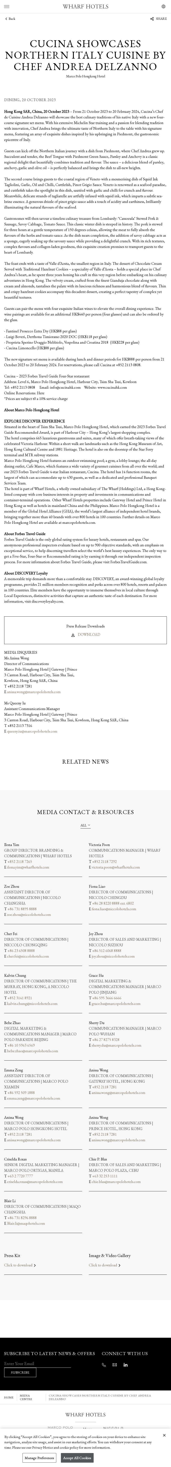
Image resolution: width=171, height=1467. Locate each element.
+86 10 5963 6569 (21, 1045)
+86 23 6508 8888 (21, 950)
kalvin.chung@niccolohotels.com (32, 1003)
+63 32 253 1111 (105, 1176)
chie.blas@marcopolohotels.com (116, 1181)
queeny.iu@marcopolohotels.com (32, 731)
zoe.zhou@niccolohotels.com (29, 914)
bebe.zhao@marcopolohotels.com (32, 1050)
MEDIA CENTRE (26, 1397)
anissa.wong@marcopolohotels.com (34, 691)
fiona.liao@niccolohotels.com (114, 908)
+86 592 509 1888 (21, 1092)
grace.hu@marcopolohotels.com (116, 1003)
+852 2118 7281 (104, 1087)
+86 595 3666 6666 (106, 998)
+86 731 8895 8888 (22, 908)
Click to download (18, 1265)
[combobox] (85, 825)
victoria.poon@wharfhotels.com (116, 867)
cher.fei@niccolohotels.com (28, 956)
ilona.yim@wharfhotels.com (28, 867)
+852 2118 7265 (20, 861)
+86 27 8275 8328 (105, 1039)
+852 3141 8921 (20, 998)
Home (9, 1397)
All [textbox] (83, 825)
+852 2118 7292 (104, 861)
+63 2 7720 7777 (20, 1176)
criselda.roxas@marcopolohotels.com (35, 1181)
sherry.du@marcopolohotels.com (116, 1045)
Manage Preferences (39, 1458)
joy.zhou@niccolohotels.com (113, 956)
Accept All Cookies (77, 1458)
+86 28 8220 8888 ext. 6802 (113, 903)
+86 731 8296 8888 (22, 1217)
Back (11, 19)
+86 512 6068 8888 (106, 950)
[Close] (164, 1435)
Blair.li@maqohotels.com (26, 1223)
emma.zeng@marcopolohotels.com (33, 1098)
